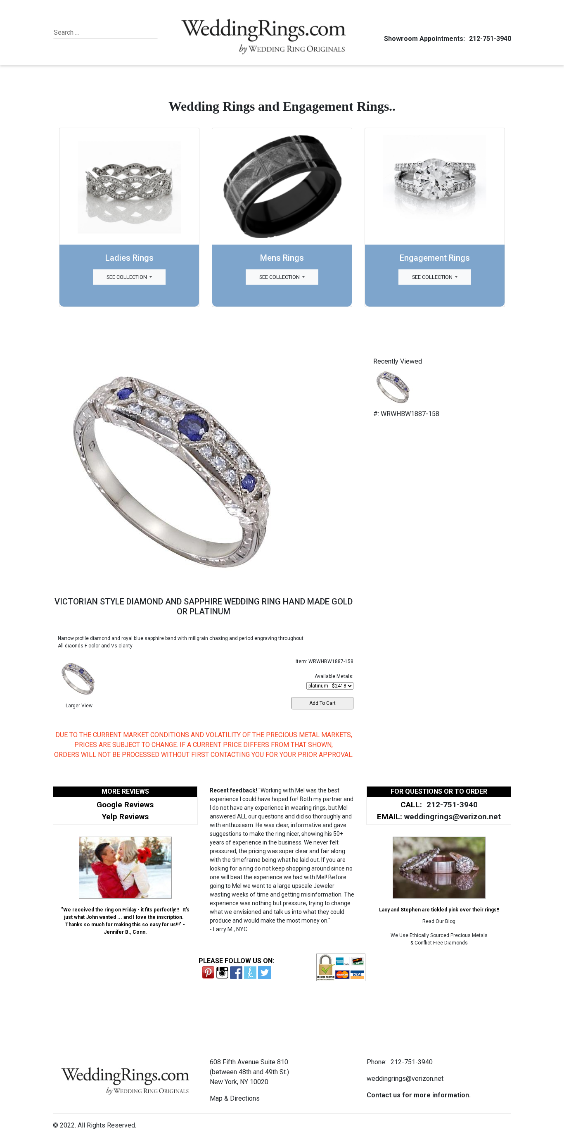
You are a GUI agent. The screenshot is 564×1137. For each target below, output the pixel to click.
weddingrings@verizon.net (452, 816)
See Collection (127, 277)
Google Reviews (125, 804)
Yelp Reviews (125, 816)
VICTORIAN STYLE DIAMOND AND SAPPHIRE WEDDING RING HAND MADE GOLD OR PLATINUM (204, 606)
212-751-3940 (490, 39)
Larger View (79, 706)
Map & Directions (235, 1098)
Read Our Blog (438, 921)
